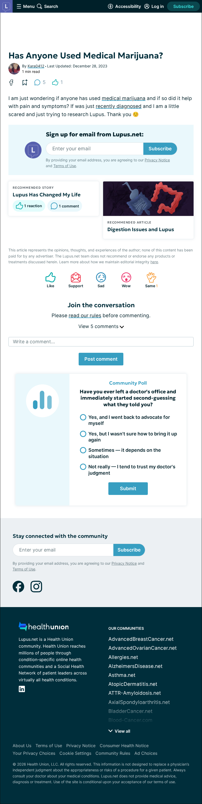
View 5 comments (99, 326)
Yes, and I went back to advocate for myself (129, 420)
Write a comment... (34, 341)
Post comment (101, 359)
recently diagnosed (119, 106)
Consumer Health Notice (124, 745)
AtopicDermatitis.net (132, 684)
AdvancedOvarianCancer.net (142, 648)
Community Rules (112, 753)
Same (149, 280)
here (154, 262)
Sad (97, 280)
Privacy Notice (157, 160)
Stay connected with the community (60, 536)
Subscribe (183, 6)
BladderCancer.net (130, 711)
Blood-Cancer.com (130, 720)
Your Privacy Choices (34, 753)
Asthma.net (121, 675)
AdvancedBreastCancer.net (141, 639)
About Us (22, 745)
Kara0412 (36, 66)
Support (74, 280)
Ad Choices (145, 753)
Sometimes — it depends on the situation (124, 453)
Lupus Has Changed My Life (46, 194)
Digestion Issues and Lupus (140, 229)
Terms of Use (64, 165)
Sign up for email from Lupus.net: (95, 134)
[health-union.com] (44, 628)
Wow (123, 280)
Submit (128, 488)
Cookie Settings (75, 753)
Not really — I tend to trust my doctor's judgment (131, 469)
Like (47, 280)
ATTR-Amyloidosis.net (134, 693)
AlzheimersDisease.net (135, 666)
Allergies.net (123, 657)
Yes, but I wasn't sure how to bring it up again (132, 437)
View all (122, 731)
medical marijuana (123, 98)
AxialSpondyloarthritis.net (139, 702)
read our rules (85, 315)
